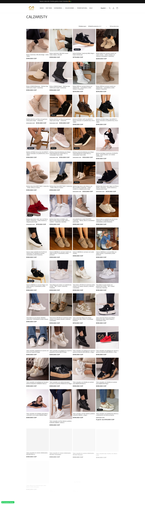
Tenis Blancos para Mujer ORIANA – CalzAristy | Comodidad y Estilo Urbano (37, 318)
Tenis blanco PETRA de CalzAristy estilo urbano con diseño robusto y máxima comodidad (84, 286)
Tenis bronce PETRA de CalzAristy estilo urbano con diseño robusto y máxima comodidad (61, 319)
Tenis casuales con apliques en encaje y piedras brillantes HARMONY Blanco (37, 383)
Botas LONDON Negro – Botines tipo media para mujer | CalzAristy (60, 87)
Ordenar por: (83, 26)
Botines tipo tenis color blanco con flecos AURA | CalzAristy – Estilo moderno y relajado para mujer (82, 188)
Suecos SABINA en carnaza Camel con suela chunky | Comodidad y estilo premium (60, 253)
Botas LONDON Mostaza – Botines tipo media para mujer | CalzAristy (37, 87)
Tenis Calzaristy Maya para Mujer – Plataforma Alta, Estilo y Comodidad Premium (83, 319)
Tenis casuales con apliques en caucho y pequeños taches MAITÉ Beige (61, 351)
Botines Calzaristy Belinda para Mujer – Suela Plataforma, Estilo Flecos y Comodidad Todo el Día (61, 154)
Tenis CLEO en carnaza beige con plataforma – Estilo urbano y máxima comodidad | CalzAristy (60, 486)
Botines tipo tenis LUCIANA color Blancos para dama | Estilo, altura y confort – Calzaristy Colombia (60, 221)
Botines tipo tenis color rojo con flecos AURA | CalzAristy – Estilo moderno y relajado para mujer (37, 221)
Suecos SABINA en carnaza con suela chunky (83, 252)
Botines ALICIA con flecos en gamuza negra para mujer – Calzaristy (60, 120)
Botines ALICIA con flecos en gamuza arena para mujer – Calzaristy (36, 120)
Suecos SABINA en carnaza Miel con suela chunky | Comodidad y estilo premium (106, 253)
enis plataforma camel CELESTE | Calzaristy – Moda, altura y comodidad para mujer (83, 221)
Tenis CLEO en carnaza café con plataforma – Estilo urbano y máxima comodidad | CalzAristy (106, 486)
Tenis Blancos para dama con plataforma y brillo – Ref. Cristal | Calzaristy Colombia (105, 286)
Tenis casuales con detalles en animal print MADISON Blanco (83, 383)
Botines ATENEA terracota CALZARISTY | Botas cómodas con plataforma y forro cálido (37, 154)
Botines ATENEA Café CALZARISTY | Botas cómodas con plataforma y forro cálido (84, 121)
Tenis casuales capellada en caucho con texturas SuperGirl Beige (37, 351)
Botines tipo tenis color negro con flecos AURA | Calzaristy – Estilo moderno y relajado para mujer (107, 188)
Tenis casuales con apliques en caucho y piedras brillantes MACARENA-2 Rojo (107, 351)
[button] (58, 8)
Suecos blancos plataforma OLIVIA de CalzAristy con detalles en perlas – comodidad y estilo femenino (106, 221)
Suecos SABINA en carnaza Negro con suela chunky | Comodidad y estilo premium (37, 286)
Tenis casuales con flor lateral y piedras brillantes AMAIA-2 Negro (84, 414)
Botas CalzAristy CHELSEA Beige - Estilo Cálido (37, 55)
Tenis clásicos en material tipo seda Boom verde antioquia (36, 485)
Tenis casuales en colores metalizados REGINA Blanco (36, 453)
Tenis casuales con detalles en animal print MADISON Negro (106, 383)
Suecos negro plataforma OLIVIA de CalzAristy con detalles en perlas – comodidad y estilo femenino (36, 253)
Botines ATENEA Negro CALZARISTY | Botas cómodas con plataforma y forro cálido (107, 121)
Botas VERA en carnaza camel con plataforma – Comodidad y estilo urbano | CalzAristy (105, 88)
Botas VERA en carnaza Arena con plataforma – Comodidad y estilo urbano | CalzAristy (82, 88)
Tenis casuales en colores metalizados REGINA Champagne (60, 453)
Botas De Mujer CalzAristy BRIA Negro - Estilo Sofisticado (84, 54)
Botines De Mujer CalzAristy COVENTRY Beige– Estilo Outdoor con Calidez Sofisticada (107, 155)
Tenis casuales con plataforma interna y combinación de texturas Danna (107, 414)
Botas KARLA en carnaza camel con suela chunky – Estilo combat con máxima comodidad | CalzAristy (106, 55)
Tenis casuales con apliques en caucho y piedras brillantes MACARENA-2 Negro (84, 351)
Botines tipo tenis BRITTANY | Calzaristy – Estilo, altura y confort (37, 187)
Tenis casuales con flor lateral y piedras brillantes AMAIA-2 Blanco (61, 422)
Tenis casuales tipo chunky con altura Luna (106, 453)
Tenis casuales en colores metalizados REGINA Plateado (83, 453)
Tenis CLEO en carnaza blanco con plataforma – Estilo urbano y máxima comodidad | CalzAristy (83, 486)
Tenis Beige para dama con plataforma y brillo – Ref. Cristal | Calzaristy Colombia (60, 286)
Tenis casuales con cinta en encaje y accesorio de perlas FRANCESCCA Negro (61, 383)
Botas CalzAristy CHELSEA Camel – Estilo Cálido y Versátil (59, 54)
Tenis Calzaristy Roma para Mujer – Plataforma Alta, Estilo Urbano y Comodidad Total (106, 319)
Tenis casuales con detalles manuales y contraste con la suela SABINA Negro (37, 414)
